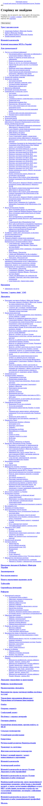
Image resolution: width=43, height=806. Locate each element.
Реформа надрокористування (18, 610)
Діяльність (5, 296)
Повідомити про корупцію (18, 388)
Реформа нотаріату (15, 645)
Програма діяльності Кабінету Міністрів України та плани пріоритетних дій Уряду (25, 303)
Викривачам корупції (16, 393)
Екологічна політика (16, 608)
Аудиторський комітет (10, 765)
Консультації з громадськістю (19, 95)
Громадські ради (14, 100)
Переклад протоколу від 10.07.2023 (21, 165)
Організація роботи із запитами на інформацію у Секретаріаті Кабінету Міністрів (25, 55)
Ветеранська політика (16, 429)
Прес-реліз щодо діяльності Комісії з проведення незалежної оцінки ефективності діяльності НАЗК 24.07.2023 (25, 198)
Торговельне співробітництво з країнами (23, 559)
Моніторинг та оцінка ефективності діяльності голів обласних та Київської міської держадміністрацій (25, 500)
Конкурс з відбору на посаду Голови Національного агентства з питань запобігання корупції (25, 336)
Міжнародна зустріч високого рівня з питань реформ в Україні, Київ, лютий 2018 (24, 668)
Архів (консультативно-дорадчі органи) (22, 515)
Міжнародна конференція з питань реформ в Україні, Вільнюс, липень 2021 (24, 675)
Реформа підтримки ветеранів (19, 653)
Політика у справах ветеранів (14, 716)
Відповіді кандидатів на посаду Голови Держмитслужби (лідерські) (18, 777)
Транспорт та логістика (11, 747)
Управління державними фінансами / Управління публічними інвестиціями (17, 699)
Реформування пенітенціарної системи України (25, 642)
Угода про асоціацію (16, 406)
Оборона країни (14, 651)
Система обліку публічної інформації (21, 75)
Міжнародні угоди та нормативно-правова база (25, 468)
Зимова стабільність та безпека (19, 441)
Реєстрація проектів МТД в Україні (21, 470)
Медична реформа (15, 628)
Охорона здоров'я (8, 708)
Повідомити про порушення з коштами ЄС (23, 418)
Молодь (4, 803)
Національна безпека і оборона (19, 422)
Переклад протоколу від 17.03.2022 (21, 150)
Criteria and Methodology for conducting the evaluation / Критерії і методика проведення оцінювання (23, 277)
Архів (11, 354)
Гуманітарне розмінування (12, 735)
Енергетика (6, 739)
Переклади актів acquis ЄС (18, 416)
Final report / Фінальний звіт (18, 258)
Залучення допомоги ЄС (17, 477)
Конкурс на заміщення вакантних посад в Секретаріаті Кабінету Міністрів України (23, 319)
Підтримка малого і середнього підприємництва (25, 613)
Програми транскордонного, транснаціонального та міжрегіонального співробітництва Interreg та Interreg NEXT (23, 481)
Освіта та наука (14, 434)
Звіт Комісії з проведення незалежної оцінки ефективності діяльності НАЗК (24, 189)
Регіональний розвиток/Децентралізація (18, 743)
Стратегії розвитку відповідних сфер (21, 306)
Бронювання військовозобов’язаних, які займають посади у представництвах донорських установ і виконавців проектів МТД (25, 486)
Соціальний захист (9, 712)
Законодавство (14, 543)
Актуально (12, 93)
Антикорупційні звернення (18, 84)
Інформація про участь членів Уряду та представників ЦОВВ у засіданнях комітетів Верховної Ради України (24, 454)
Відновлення (13, 549)
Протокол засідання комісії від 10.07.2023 (23, 163)
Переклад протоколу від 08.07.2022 (21, 157)
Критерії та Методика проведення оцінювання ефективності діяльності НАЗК (25, 126)
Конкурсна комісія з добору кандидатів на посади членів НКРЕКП (23, 331)
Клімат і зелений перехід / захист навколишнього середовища (15, 756)
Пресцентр (5, 285)
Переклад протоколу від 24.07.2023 (21, 168)
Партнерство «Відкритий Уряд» (20, 104)
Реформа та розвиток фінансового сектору (23, 606)
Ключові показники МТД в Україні (16, 44)
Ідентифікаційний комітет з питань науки (23, 525)
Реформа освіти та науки (17, 629)
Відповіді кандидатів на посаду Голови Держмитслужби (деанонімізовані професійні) (20, 798)
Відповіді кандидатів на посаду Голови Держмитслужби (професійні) (18, 770)
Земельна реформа (15, 604)
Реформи (5, 592)
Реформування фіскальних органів (20, 624)
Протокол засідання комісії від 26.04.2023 (23, 159)
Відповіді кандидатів (10, 40)
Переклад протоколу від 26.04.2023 (21, 161)
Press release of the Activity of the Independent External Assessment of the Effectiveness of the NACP (24, 179)
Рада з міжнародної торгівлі (18, 524)
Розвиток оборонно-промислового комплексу (24, 611)
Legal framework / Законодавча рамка (21, 243)
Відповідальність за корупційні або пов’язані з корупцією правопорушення (24, 399)
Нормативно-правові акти (18, 86)
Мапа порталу (6, 23)
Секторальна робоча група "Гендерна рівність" (25, 556)
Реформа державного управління (20, 617)
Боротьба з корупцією (16, 425)
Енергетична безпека (16, 601)
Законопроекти (7, 571)
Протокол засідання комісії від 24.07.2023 (23, 166)
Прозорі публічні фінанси (17, 622)
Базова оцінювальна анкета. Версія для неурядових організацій (22, 174)
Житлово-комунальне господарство (16, 751)
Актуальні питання (15, 81)
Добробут (12, 427)
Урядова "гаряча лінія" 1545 (13, 292)
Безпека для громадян (16, 654)
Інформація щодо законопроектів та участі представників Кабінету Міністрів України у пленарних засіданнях (24, 448)
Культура (12, 440)
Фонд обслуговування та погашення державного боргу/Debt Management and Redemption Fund (25, 224)
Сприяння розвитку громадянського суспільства (25, 98)
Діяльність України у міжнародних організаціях (25, 561)
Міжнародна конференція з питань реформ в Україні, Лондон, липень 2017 (24, 671)
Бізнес (11, 432)
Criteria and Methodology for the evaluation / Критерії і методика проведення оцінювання (24, 255)
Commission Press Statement (18, 134)
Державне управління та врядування (17, 680)
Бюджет (11, 529)
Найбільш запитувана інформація (20, 68)
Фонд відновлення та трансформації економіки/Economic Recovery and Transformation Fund (25, 218)
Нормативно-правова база (18, 102)
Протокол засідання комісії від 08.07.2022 (23, 156)
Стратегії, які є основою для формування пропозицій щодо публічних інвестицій (23, 308)
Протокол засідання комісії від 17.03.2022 (23, 148)
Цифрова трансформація (11, 684)
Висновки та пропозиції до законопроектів (23, 445)
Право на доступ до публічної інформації (23, 63)
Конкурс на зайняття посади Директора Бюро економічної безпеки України (24, 340)
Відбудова (12, 438)
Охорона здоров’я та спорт (18, 436)
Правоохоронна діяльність (12, 688)
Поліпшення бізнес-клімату (18, 597)
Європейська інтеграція (11, 588)
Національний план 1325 (17, 547)
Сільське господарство (10, 731)
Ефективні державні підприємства (20, 599)
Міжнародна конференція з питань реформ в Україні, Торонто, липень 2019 (24, 660)
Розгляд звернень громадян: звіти (20, 82)
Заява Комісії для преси (17, 132)
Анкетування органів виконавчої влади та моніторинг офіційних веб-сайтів (23, 72)
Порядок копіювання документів (20, 61)
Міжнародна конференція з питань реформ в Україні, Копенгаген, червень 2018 (24, 664)
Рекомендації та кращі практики (20, 114)
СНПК (11, 550)
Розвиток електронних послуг (19, 620)
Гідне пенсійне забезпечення (18, 631)
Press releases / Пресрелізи (17, 252)
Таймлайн (5, 583)
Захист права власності (17, 647)
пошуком (12, 18)
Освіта (3, 704)
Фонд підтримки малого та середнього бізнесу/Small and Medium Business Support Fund (25, 210)
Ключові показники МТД (17, 490)
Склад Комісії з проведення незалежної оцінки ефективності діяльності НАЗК (25, 130)
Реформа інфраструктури (17, 603)
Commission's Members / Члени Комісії (21, 270)
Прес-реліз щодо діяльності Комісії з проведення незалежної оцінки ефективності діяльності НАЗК (25, 184)
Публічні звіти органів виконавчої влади (22, 113)
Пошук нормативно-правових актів (16, 579)
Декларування (13, 390)
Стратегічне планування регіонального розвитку (25, 504)
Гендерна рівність (8, 721)
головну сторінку (16, 17)
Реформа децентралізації (17, 619)
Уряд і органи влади (9, 27)
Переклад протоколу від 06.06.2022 (21, 154)
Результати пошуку (9, 575)
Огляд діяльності (14, 554)
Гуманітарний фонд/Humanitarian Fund (22, 222)
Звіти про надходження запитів (19, 70)
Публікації (12, 552)
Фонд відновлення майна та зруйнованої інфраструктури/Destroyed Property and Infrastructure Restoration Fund (23, 229)
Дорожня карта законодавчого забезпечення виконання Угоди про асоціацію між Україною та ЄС (25, 413)
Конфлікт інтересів (15, 391)
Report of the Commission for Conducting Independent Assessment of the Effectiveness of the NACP (25, 204)
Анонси (11, 97)
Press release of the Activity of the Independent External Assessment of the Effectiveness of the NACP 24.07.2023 (24, 193)
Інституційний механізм (17, 545)
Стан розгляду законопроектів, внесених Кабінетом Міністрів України (22, 458)
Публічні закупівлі (15, 531)
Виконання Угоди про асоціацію (20, 404)
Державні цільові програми (18, 311)
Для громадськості (9, 48)
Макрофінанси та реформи (18, 431)
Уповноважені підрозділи (17, 377)
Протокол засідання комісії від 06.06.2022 (23, 152)
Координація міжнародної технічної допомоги (24, 472)
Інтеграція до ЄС (14, 424)
